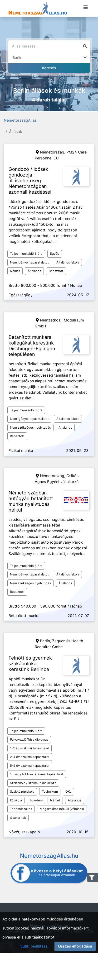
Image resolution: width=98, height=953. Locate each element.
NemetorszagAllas (20, 120)
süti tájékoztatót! (40, 937)
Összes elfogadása (75, 946)
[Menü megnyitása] (85, 7)
